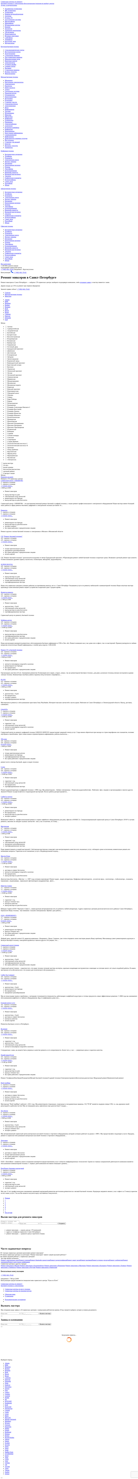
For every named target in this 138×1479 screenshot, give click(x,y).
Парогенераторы (10, 97)
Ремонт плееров (24, 1260)
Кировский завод (13, 361)
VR (6, 1465)
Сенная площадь (13, 435)
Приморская (11, 419)
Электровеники (10, 106)
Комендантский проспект (16, 363)
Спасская (10, 437)
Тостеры (8, 111)
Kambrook (8, 1403)
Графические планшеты (13, 178)
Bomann (7, 307)
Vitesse (7, 1470)
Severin (7, 1445)
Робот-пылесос (10, 88)
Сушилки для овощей (12, 142)
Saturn (7, 1441)
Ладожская (11, 369)
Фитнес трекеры (10, 161)
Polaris (7, 1430)
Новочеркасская (12, 391)
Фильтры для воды (11, 146)
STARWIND (9, 1454)
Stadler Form (9, 1452)
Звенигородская (12, 359)
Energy (7, 1388)
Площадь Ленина (13, 411)
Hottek (7, 1398)
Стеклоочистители (11, 104)
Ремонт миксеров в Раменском (46, 1267)
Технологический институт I (17, 443)
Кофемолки (9, 129)
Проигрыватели (10, 34)
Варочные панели (11, 61)
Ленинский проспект (14, 371)
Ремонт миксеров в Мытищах (75, 1265)
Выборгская (11, 343)
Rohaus (7, 1434)
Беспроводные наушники (13, 154)
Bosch (7, 310)
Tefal (6, 1457)
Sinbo (7, 1446)
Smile (6, 1450)
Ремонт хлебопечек (116, 1260)
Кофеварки (8, 118)
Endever (7, 1385)
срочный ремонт (9, 471)
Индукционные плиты (13, 52)
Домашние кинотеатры (13, 30)
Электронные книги (12, 160)
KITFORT (8, 1401)
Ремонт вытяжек (86, 1260)
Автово (9, 327)
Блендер (8, 144)
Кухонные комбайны (12, 127)
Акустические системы (13, 19)
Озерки (9, 397)
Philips (7, 1428)
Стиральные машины (12, 55)
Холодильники (10, 53)
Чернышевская (12, 455)
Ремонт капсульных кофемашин (19, 1262)
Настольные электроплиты (14, 82)
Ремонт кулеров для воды (100, 1260)
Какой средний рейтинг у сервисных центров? (19, 1256)
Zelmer (7, 1474)
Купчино (10, 367)
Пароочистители (10, 93)
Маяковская (11, 379)
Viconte (7, 1466)
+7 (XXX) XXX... (7, 486)
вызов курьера (8, 467)
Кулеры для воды (11, 72)
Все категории (6, 264)
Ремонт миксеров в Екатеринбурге (32, 1265)
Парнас (9, 401)
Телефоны (8, 156)
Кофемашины (9, 109)
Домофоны (8, 39)
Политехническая (13, 417)
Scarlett (7, 1443)
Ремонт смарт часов (73, 1260)
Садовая (10, 433)
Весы (6, 107)
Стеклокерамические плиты (14, 50)
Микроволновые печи (12, 59)
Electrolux (8, 1387)
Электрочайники (11, 124)
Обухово (10, 395)
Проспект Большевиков (15, 423)
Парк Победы (12, 399)
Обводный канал (13, 393)
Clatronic (8, 314)
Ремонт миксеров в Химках (116, 1265)
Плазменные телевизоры (13, 9)
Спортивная (11, 439)
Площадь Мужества (14, 413)
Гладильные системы (12, 91)
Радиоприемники (11, 171)
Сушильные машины (12, 70)
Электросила (11, 460)
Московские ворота (14, 385)
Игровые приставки (12, 36)
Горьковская (11, 345)
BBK (6, 301)
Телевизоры (9, 12)
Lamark (7, 1410)
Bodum (7, 305)
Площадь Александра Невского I (18, 407)
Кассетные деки (10, 41)
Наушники (8, 163)
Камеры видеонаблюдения (14, 14)
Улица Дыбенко (12, 449)
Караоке (8, 27)
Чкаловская (11, 457)
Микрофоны (9, 23)
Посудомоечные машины (13, 57)
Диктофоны (9, 169)
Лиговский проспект (14, 375)
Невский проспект (13, 389)
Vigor (6, 1468)
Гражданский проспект (15, 349)
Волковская (11, 341)
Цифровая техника (7, 151)
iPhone (7, 185)
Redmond (8, 1432)
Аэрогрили (9, 126)
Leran (7, 1414)
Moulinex (8, 1421)
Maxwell (8, 1417)
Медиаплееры (9, 43)
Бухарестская (11, 335)
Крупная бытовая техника (10, 46)
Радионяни (8, 100)
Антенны (8, 16)
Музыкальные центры (12, 25)
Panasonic (8, 1427)
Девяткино (11, 351)
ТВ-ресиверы (9, 32)
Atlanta (7, 300)
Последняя (8, 1212)
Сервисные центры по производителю (18, 1291)
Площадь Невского (13, 415)
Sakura (7, 1439)
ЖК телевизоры (10, 10)
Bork (6, 309)
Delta (6, 1383)
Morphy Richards (10, 1419)
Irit (6, 1399)
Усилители (8, 29)
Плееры (7, 167)
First (6, 1390)
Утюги (7, 89)
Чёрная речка (11, 453)
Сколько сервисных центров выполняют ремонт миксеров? (23, 1253)
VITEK (7, 1463)
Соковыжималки (10, 135)
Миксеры (8, 115)
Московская (11, 383)
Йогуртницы (9, 140)
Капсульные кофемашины (14, 133)
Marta (7, 1416)
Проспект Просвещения (15, 427)
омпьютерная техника (8, 188)
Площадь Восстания (14, 409)
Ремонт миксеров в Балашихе (96, 1265)
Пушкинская (11, 429)
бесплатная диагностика (11, 469)
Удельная (10, 447)
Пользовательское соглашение (15, 1299)
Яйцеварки (9, 80)
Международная (12, 381)
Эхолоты (8, 176)
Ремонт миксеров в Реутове (26, 1267)
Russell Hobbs (9, 1437)
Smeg (6, 1448)
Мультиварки (9, 113)
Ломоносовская (12, 377)
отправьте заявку (85, 282)
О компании (9, 1296)
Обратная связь (10, 1294)
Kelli (6, 1405)
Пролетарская (12, 421)
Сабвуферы (9, 38)
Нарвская (10, 387)
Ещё (6, 319)
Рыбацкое (10, 431)
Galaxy (7, 1392)
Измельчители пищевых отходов (16, 138)
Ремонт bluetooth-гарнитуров (40, 1260)
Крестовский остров (14, 365)
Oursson (7, 1425)
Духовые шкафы (10, 64)
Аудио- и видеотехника (9, 5)
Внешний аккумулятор (13, 174)
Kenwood (8, 1407)
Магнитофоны (10, 21)
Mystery (7, 1423)
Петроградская (12, 403)
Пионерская (11, 405)
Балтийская (11, 333)
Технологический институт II (17, 445)
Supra (7, 1456)
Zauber (7, 1472)
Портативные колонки (12, 165)
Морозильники (10, 73)
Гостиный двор (12, 347)
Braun (7, 312)
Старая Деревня (12, 441)
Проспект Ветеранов (14, 425)
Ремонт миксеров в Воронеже (54, 1265)
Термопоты (9, 147)
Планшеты (8, 158)
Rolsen (7, 1436)
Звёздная (10, 357)
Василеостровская (13, 337)
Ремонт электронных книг (10, 1260)
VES (6, 1461)
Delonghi (8, 318)
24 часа (5, 465)
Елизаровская (12, 355)
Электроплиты (10, 63)
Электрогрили (10, 84)
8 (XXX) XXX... (6, 744)
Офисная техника (7, 226)
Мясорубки (9, 117)
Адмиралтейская (13, 329)
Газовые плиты (10, 66)
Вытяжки (8, 68)
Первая (7, 1198)
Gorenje (7, 1396)
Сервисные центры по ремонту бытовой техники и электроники (27, 2)
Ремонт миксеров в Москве (10, 1265)
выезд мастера (8, 463)
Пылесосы (8, 86)
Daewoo (7, 316)
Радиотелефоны (10, 180)
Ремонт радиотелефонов (58, 1260)
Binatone (8, 303)
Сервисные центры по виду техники (17, 1289)
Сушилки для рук (11, 102)
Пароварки (8, 122)
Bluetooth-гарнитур (11, 172)
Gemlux (7, 1394)
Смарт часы (9, 181)
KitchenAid (8, 1408)
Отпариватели (10, 95)
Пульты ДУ (9, 18)
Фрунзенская (11, 451)
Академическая (12, 331)
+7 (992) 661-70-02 (7, 269)
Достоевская (11, 353)
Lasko (7, 1412)
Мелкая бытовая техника (9, 77)
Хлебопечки (9, 120)
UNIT (7, 1459)
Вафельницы (9, 136)
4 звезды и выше (9, 473)
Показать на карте (7, 477)
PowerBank (8, 183)
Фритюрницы (9, 131)
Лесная (9, 373)
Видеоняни (9, 98)
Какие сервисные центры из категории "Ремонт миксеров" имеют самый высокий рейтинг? (34, 1255)
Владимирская (12, 339)
